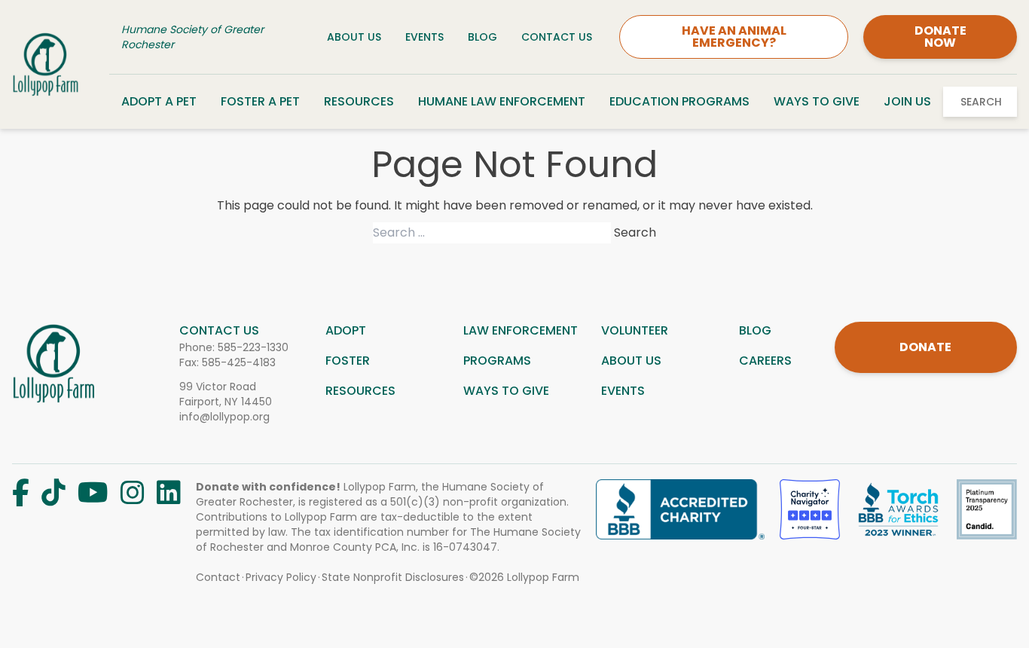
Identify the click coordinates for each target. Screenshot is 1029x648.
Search (981, 101)
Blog (482, 36)
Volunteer (634, 330)
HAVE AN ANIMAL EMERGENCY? (734, 36)
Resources (359, 101)
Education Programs (679, 101)
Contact (218, 577)
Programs (497, 360)
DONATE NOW (940, 36)
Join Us (907, 101)
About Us (354, 36)
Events (424, 36)
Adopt (345, 330)
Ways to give (506, 390)
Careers (765, 360)
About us (631, 360)
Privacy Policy (281, 577)
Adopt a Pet (159, 101)
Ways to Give (817, 101)
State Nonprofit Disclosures (393, 577)
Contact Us (556, 36)
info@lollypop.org (224, 416)
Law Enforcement (520, 330)
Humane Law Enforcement (501, 101)
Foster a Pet (260, 101)
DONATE (925, 347)
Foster (347, 360)
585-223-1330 (253, 347)
